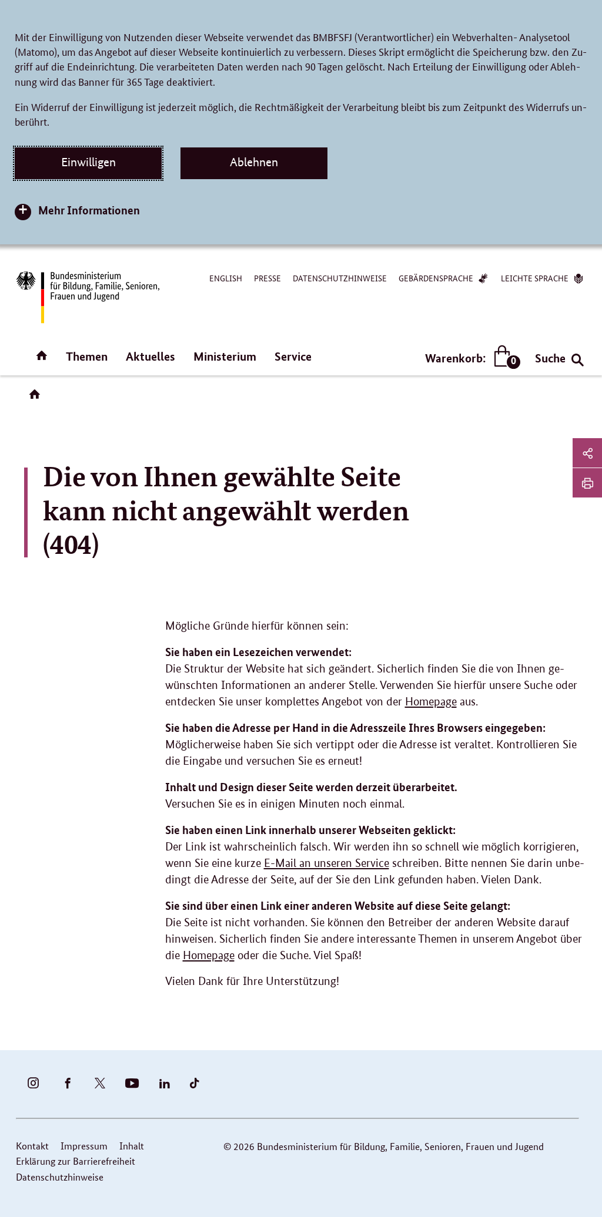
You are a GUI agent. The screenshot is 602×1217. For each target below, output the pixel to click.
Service (293, 356)
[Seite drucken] (587, 482)
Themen (87, 356)
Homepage (431, 701)
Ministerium (224, 356)
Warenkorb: (470, 359)
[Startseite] (37, 398)
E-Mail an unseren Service (326, 863)
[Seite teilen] (587, 453)
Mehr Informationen (89, 210)
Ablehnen (254, 162)
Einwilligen (88, 162)
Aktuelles (150, 356)
